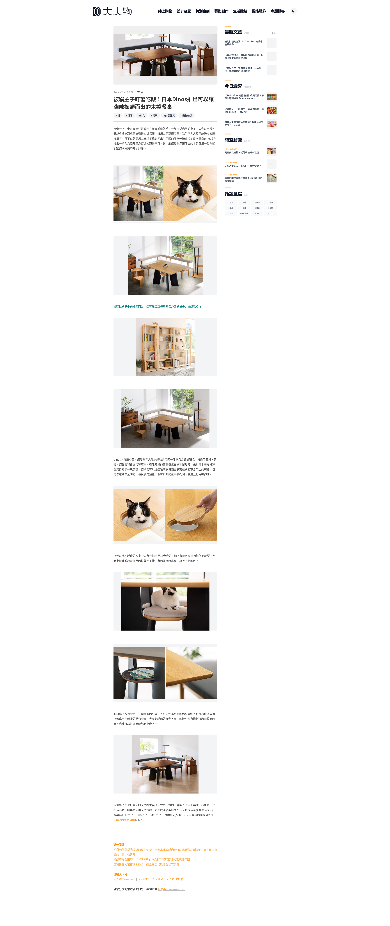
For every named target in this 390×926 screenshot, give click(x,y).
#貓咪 (129, 115)
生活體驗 (240, 11)
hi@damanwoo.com (171, 889)
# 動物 (230, 208)
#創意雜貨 (169, 115)
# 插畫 (243, 202)
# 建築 (257, 202)
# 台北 (270, 213)
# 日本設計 (244, 213)
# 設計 (230, 213)
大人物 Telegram (124, 879)
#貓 (118, 115)
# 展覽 (270, 208)
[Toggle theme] (294, 11)
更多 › (274, 33)
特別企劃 (202, 11)
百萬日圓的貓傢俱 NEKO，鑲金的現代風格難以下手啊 (146, 864)
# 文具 (257, 213)
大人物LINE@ (174, 879)
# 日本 (230, 202)
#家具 (141, 115)
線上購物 (165, 11)
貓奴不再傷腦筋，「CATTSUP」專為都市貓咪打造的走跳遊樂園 (151, 859)
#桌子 (154, 115)
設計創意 (184, 11)
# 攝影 (257, 208)
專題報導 (278, 11)
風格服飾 (259, 11)
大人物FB (143, 879)
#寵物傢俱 (186, 115)
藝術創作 (221, 11)
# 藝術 (243, 208)
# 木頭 (270, 202)
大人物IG (157, 879)
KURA (140, 91)
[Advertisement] (165, 903)
